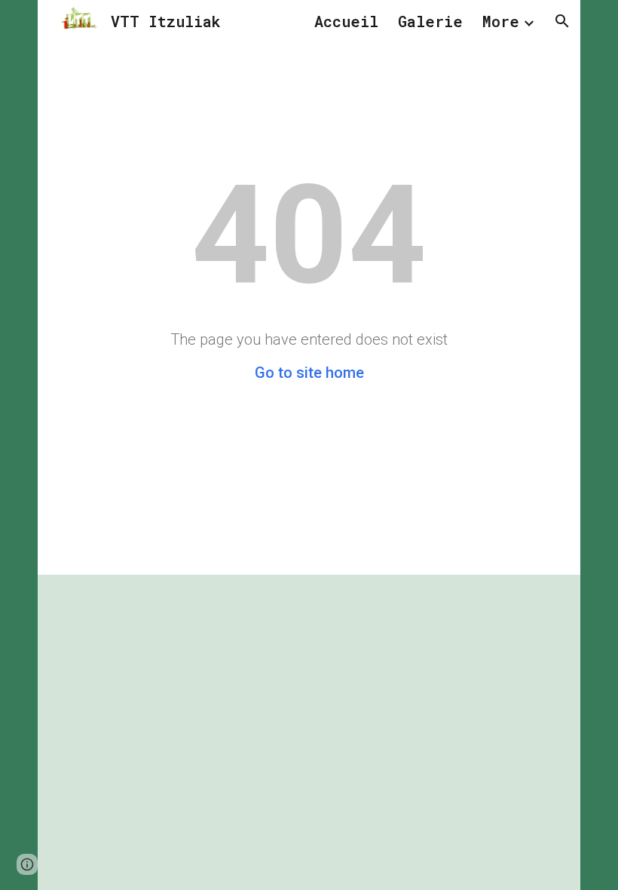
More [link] (500, 21)
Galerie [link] (430, 21)
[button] (562, 21)
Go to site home (309, 373)
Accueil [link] (346, 21)
